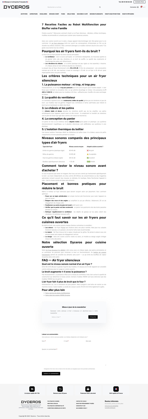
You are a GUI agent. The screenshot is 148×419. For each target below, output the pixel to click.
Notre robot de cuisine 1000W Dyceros (57, 295)
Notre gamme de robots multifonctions (57, 293)
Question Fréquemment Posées (85, 403)
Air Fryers (24, 14)
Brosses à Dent (54, 14)
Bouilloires (43, 14)
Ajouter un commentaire (49, 349)
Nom (44, 341)
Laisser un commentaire (51, 373)
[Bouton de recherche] (100, 7)
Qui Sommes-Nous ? (81, 408)
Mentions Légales (52, 403)
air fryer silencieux (58, 43)
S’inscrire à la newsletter (111, 405)
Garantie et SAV (80, 405)
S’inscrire (93, 317)
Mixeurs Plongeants (96, 14)
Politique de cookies (53, 401)
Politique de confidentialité (55, 405)
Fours (63, 14)
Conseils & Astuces (110, 407)
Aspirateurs (34, 14)
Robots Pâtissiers (128, 14)
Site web (88, 341)
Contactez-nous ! (81, 401)
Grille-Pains (71, 14)
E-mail (66, 341)
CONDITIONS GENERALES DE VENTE (56, 408)
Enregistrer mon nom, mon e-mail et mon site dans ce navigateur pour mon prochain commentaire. (69, 368)
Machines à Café (82, 14)
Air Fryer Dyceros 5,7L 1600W (55, 250)
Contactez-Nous (139, 1)
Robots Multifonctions (112, 14)
